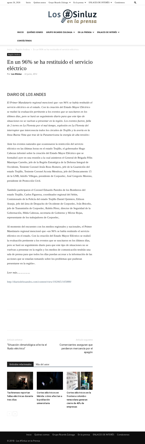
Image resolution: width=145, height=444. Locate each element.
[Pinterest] (26, 81)
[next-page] (15, 414)
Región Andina (23, 49)
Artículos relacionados (20, 364)
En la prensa (78, 2)
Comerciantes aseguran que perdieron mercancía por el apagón (76, 348)
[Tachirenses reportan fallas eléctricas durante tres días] (20, 381)
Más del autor (42, 364)
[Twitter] (18, 81)
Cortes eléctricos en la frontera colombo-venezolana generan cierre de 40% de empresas (79, 399)
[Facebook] (10, 81)
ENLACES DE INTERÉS (99, 2)
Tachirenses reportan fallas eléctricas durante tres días (20, 396)
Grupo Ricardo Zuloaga (58, 2)
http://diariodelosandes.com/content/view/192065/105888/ (39, 281)
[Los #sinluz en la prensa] (72, 17)
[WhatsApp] (35, 81)
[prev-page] (9, 414)
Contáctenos (120, 2)
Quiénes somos (40, 2)
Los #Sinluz (16, 74)
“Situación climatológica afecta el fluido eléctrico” (27, 346)
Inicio (28, 2)
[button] (135, 2)
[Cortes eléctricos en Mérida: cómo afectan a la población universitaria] (50, 381)
